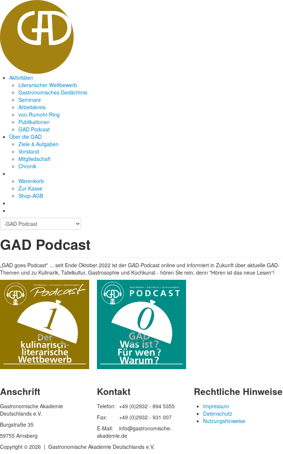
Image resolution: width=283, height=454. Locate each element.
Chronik (27, 166)
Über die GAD (25, 136)
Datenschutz (217, 413)
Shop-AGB (30, 195)
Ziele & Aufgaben (38, 144)
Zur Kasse (30, 188)
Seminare (29, 99)
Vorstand (28, 151)
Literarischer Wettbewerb (47, 85)
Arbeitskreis (32, 107)
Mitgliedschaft (34, 158)
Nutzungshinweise (224, 420)
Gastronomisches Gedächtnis (52, 92)
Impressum (216, 406)
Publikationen (34, 121)
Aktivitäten (21, 77)
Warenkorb (31, 181)
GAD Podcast (34, 129)
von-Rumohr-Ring (39, 114)
